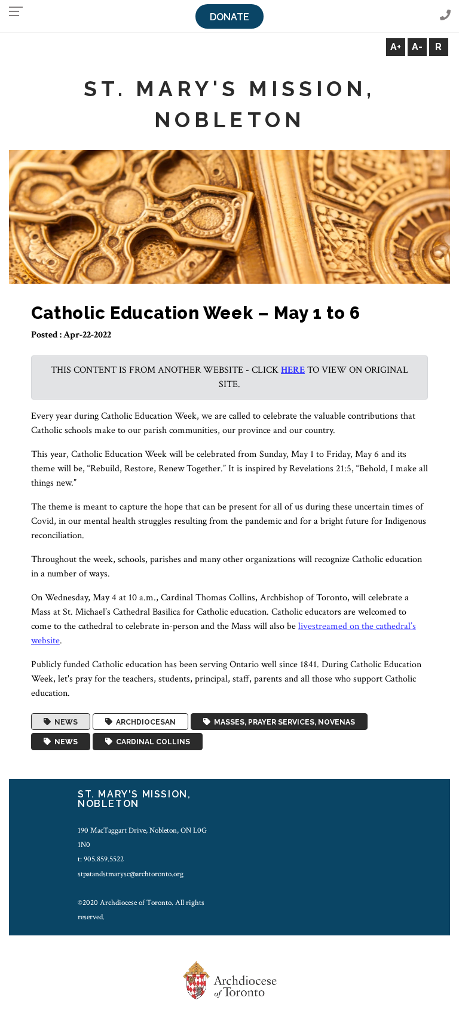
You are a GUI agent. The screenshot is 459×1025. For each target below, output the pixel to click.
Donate (229, 17)
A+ (395, 47)
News (64, 721)
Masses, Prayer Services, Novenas (282, 721)
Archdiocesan (144, 721)
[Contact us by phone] (445, 16)
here (293, 370)
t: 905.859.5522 (101, 859)
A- (417, 47)
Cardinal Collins (151, 742)
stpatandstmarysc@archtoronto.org (130, 874)
